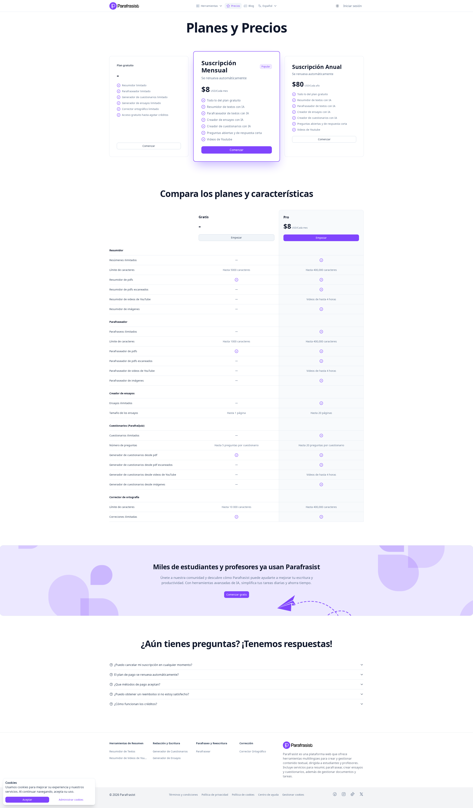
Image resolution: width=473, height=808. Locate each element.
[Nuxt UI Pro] (124, 6)
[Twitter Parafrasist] (361, 794)
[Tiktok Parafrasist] (352, 794)
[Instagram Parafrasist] (343, 794)
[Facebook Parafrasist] (335, 794)
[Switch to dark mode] (337, 6)
